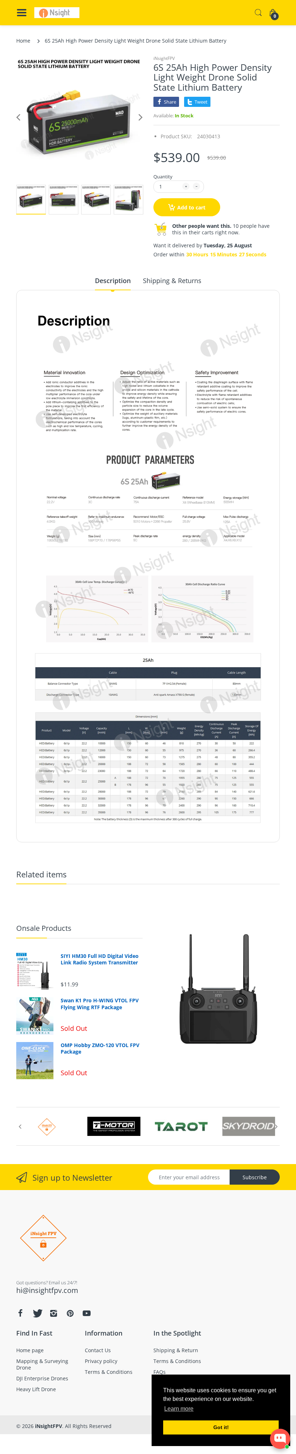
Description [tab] (113, 280)
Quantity (163, 176)
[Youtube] (87, 1313)
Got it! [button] (221, 1427)
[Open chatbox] (280, 1439)
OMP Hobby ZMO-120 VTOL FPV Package (100, 1048)
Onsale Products (43, 928)
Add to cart (191, 207)
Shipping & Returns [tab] (172, 280)
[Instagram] (53, 1313)
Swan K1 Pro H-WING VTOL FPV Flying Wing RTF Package (100, 1003)
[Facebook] (20, 1313)
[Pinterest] (70, 1313)
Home (23, 40)
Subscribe (255, 1177)
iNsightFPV (164, 58)
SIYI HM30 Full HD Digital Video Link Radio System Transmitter (100, 959)
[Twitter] (37, 1313)
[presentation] (19, 1126)
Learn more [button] (178, 1409)
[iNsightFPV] (56, 12)
